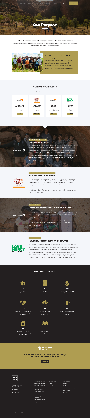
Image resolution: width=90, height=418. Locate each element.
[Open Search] (66, 3)
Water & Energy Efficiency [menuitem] (38, 396)
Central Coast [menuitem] (52, 385)
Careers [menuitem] (48, 3)
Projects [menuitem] (30, 3)
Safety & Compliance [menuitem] (39, 402)
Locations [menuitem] (40, 3)
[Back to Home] (14, 3)
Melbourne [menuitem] (51, 388)
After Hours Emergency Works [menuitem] (39, 386)
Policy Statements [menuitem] (67, 390)
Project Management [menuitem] (39, 389)
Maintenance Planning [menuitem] (39, 381)
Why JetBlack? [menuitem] (66, 381)
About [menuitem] (55, 3)
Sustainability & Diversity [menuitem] (69, 388)
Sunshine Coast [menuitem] (52, 381)
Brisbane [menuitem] (51, 378)
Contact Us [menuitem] (66, 395)
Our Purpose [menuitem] (66, 385)
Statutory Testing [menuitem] (38, 393)
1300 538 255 (15, 389)
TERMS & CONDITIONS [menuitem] (33, 412)
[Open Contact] (63, 3)
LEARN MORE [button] (19, 113)
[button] (87, 415)
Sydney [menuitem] (50, 383)
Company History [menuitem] (67, 378)
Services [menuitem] (22, 3)
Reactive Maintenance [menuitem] (39, 383)
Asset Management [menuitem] (38, 378)
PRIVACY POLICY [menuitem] (43, 412)
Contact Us (74, 3)
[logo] (15, 379)
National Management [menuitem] (39, 399)
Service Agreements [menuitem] (39, 391)
